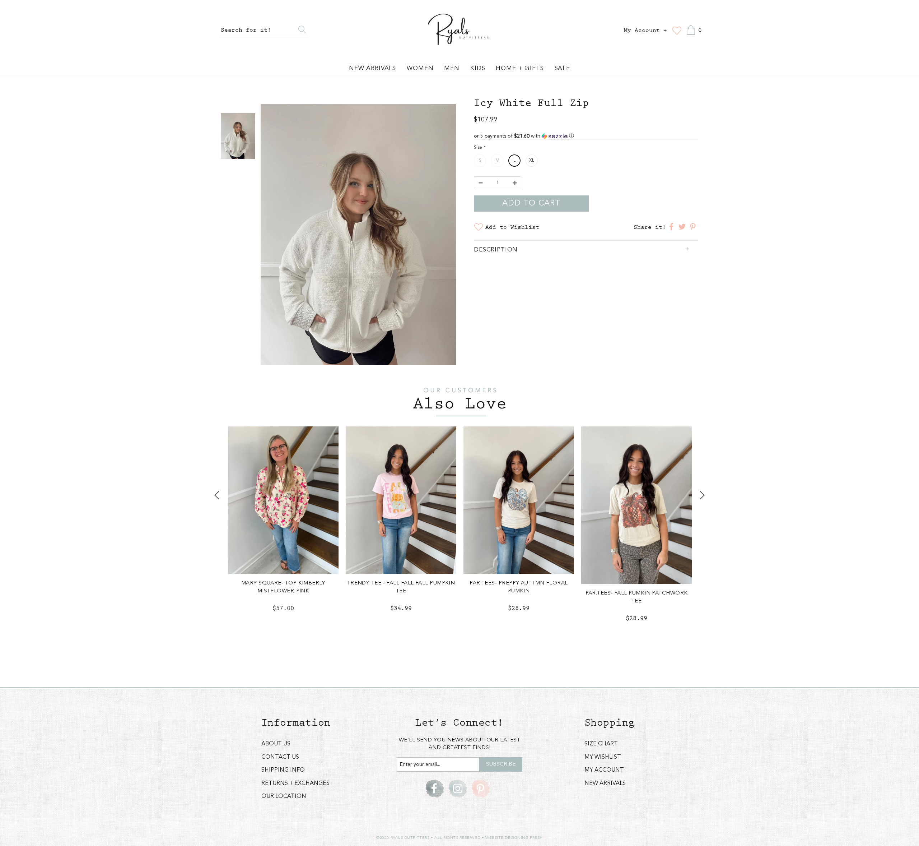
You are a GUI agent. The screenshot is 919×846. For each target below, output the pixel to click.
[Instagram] (458, 788)
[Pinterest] (481, 788)
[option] (358, 235)
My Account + (645, 30)
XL (531, 160)
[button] (586, 136)
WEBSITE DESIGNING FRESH (514, 838)
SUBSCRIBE (501, 764)
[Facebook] (435, 788)
